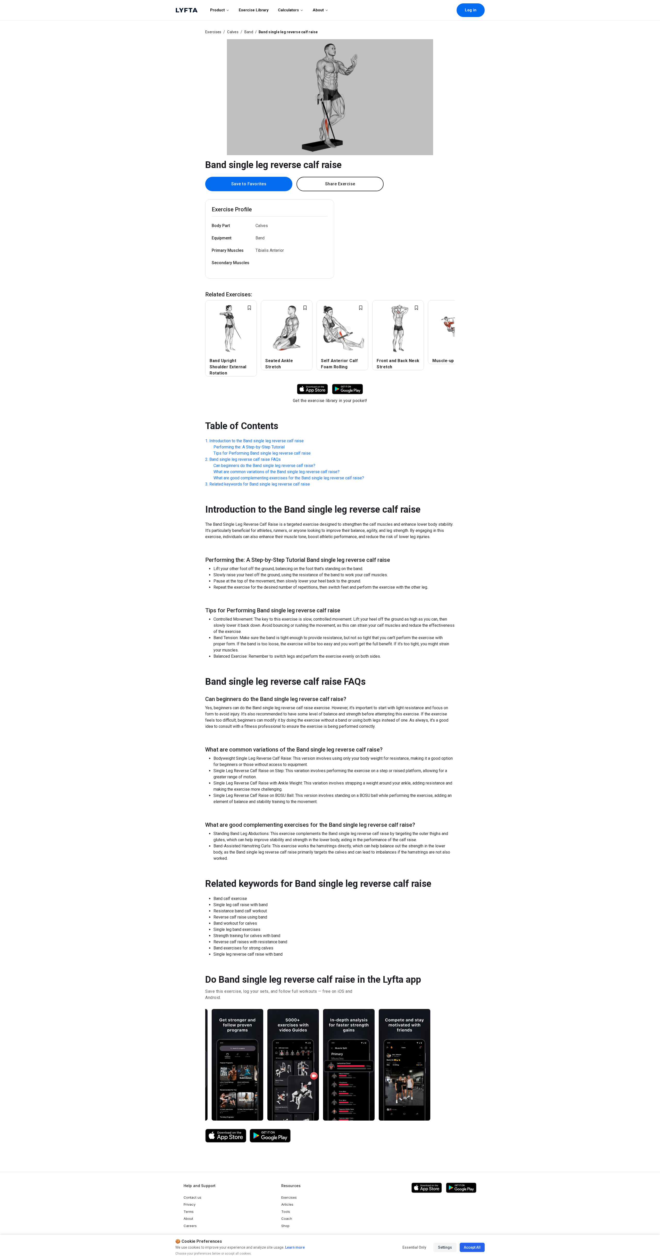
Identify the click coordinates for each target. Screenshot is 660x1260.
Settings (445, 1247)
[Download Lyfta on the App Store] (225, 1136)
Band (248, 32)
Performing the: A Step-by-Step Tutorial (249, 447)
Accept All (472, 1247)
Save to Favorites (249, 183)
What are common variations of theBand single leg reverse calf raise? (276, 471)
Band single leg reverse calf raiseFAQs (245, 459)
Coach (286, 1218)
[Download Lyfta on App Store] (312, 388)
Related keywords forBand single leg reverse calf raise (259, 484)
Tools (285, 1211)
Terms (189, 1211)
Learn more (294, 1247)
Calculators (288, 10)
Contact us (192, 1197)
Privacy (189, 1204)
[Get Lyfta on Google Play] (270, 1136)
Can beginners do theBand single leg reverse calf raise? (264, 465)
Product (217, 10)
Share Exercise (340, 183)
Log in (470, 10)
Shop (285, 1226)
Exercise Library (254, 10)
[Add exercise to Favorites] (249, 307)
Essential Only (414, 1247)
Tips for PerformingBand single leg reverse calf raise (262, 453)
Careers (190, 1226)
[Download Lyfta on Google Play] (347, 388)
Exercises (213, 32)
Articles (287, 1204)
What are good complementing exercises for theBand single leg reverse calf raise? (288, 477)
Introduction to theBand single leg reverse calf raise (256, 440)
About (318, 10)
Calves (232, 32)
